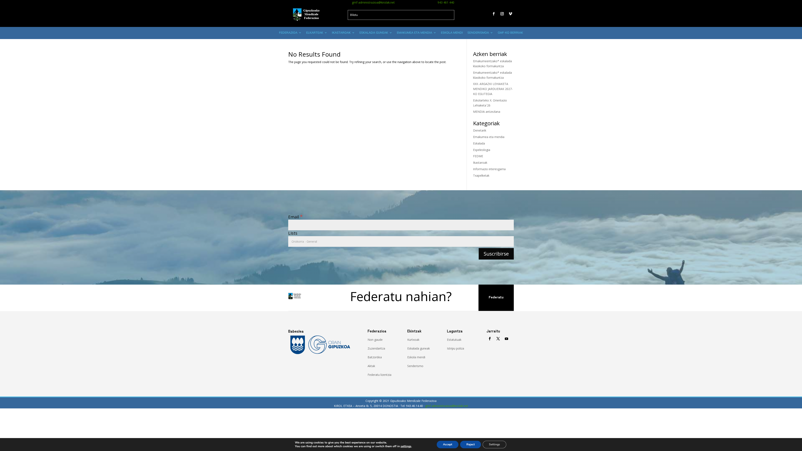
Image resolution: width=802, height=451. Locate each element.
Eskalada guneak (373, 32)
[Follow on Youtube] (506, 338)
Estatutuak (454, 340)
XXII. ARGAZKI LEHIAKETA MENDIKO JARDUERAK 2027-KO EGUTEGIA (493, 89)
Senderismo (415, 366)
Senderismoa (478, 32)
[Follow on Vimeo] (510, 13)
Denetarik (479, 130)
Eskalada (479, 143)
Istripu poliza (455, 348)
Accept (447, 444)
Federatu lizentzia (379, 375)
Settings (494, 444)
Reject (470, 444)
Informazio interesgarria (489, 169)
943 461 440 (446, 2)
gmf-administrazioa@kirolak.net (373, 2)
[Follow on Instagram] (502, 13)
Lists (292, 233)
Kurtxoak (413, 340)
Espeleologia (481, 150)
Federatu (496, 296)
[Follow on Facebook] (493, 13)
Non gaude (375, 340)
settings (406, 446)
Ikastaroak (341, 32)
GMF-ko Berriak (510, 32)
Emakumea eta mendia (414, 32)
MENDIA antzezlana (486, 112)
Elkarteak (314, 32)
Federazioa (288, 32)
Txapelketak (481, 175)
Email (295, 217)
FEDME (478, 156)
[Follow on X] (498, 338)
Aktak (371, 366)
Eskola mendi (452, 32)
